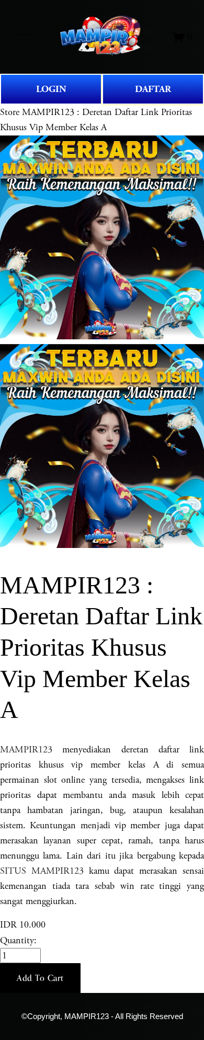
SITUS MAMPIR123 (42, 871)
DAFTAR (153, 89)
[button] (40, 978)
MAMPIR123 (26, 750)
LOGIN (51, 89)
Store (9, 112)
